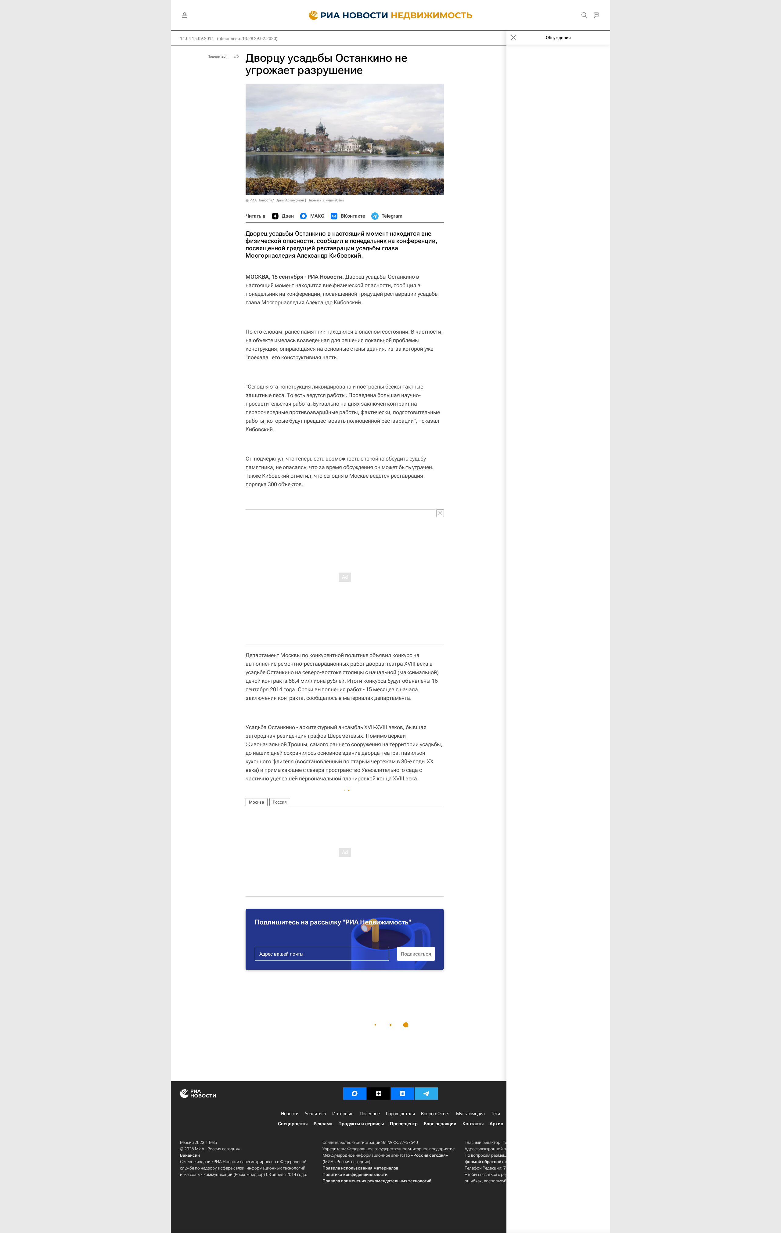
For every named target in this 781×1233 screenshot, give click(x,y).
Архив (496, 1123)
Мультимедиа (470, 1113)
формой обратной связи (489, 1161)
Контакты (473, 1123)
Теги (495, 1113)
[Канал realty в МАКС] (354, 1093)
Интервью (343, 1113)
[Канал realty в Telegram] (426, 1093)
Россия (280, 802)
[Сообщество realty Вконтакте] (402, 1093)
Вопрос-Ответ (435, 1113)
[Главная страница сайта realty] (390, 15)
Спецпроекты (293, 1123)
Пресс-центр (404, 1123)
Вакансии (190, 1155)
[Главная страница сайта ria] (345, 15)
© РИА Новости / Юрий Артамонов (275, 200)
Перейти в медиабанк (326, 200)
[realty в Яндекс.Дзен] (378, 1093)
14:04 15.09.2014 (197, 38)
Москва (256, 802)
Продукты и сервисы (361, 1123)
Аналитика (315, 1113)
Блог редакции (440, 1123)
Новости (289, 1113)
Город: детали (400, 1113)
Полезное (370, 1113)
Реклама (323, 1123)
